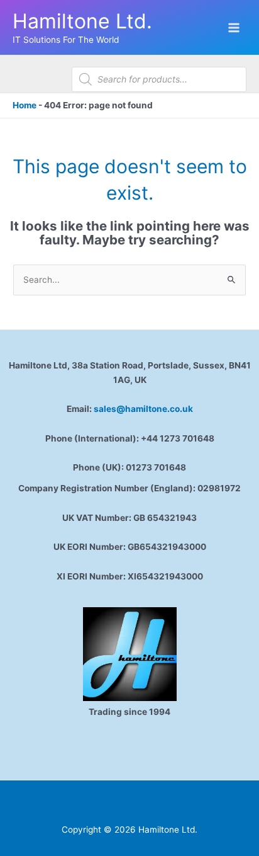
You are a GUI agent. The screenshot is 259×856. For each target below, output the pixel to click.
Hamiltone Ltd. (82, 21)
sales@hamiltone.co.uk (143, 409)
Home (24, 105)
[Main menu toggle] (234, 27)
